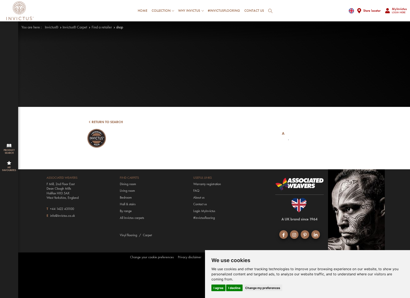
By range (126, 211)
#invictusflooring (224, 10)
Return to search (107, 122)
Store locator (372, 10)
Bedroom (126, 197)
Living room (127, 190)
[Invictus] (20, 10)
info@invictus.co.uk (62, 215)
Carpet (147, 235)
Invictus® (51, 27)
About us (199, 197)
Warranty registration (207, 184)
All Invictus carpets (132, 217)
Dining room (128, 184)
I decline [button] (234, 288)
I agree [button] (218, 288)
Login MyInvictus (204, 211)
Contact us (254, 10)
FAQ (196, 190)
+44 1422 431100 (62, 209)
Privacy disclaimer (189, 257)
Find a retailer (102, 27)
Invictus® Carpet (75, 27)
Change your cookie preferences (152, 257)
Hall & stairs (128, 204)
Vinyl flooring (128, 235)
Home (142, 10)
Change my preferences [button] (262, 288)
